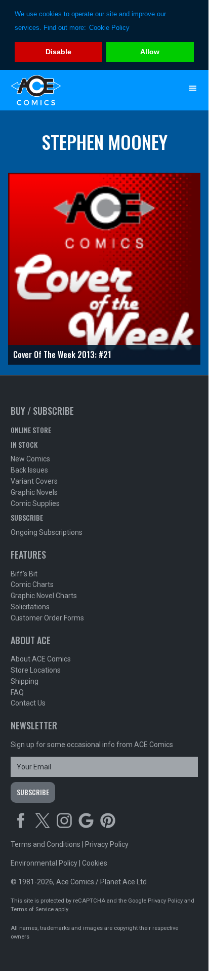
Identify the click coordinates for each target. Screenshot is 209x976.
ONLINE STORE (31, 429)
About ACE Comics (41, 659)
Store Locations (36, 670)
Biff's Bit (24, 574)
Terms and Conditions (45, 844)
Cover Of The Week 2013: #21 (62, 354)
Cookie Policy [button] (109, 27)
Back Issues (29, 470)
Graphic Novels (34, 492)
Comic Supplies (35, 503)
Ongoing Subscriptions (46, 532)
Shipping (24, 681)
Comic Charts (32, 584)
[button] (193, 88)
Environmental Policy (44, 863)
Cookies (94, 863)
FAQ (17, 692)
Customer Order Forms (47, 618)
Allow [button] (149, 52)
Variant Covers (34, 481)
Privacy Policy (107, 844)
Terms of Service (32, 909)
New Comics (30, 459)
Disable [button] (58, 52)
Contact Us (28, 703)
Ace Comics (84, 90)
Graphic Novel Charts (44, 596)
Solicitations (30, 607)
